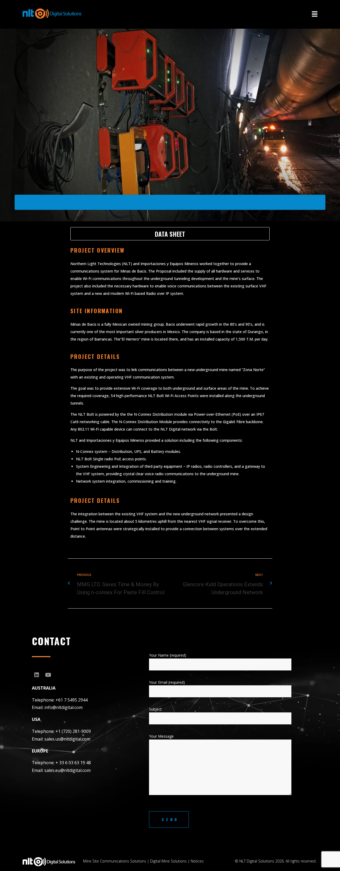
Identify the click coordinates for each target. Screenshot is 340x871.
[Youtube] (48, 675)
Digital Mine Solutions (168, 861)
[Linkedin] (36, 675)
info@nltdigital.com (63, 707)
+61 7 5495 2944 (72, 700)
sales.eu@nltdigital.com (67, 770)
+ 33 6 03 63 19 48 (73, 763)
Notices (197, 861)
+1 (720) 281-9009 (73, 731)
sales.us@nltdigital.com (67, 739)
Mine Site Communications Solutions (114, 861)
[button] (314, 14)
